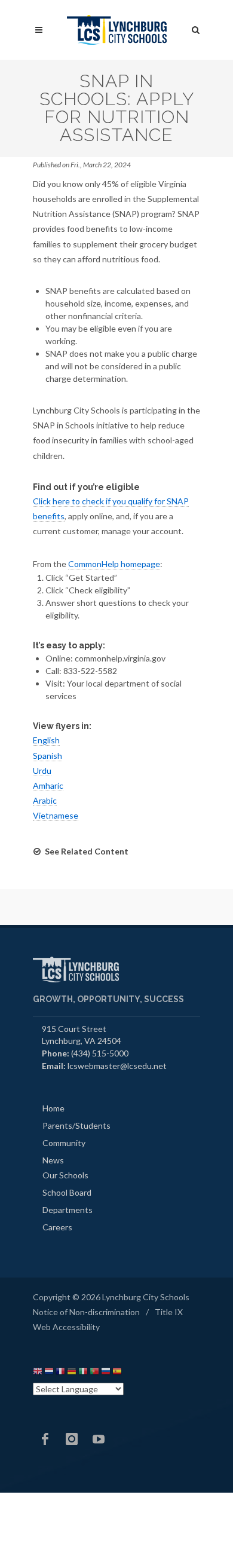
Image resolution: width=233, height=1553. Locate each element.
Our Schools (65, 1175)
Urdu (42, 770)
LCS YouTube (99, 1439)
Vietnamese (55, 815)
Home (53, 1108)
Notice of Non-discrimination (86, 1312)
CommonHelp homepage (114, 564)
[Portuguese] (94, 1373)
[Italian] (83, 1373)
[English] (37, 1373)
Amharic (48, 785)
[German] (71, 1373)
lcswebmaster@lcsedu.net (117, 1066)
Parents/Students (76, 1125)
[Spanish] (117, 1373)
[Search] (196, 28)
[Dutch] (49, 1373)
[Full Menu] (39, 30)
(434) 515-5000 (99, 1053)
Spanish (47, 756)
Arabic (45, 800)
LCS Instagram (72, 1439)
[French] (60, 1373)
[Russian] (106, 1373)
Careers (57, 1227)
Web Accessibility (66, 1327)
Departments (67, 1210)
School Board (66, 1192)
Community (63, 1143)
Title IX (169, 1312)
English (46, 740)
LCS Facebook (45, 1439)
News (53, 1160)
